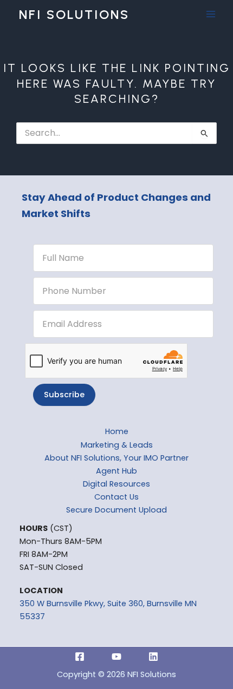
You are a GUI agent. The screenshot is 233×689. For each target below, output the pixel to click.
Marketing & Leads (117, 444)
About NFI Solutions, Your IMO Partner (116, 457)
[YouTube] (116, 656)
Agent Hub (116, 470)
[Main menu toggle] (210, 14)
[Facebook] (80, 656)
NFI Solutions (74, 14)
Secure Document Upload (116, 509)
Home (116, 431)
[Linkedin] (153, 656)
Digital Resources (116, 483)
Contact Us (116, 496)
